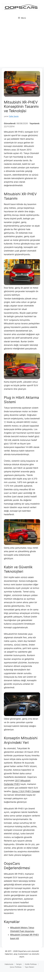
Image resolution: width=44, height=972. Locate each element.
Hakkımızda (9, 964)
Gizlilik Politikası (31, 964)
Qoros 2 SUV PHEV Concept (26, 791)
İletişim (19, 964)
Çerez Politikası (16, 967)
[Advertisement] (22, 45)
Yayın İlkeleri (29, 967)
